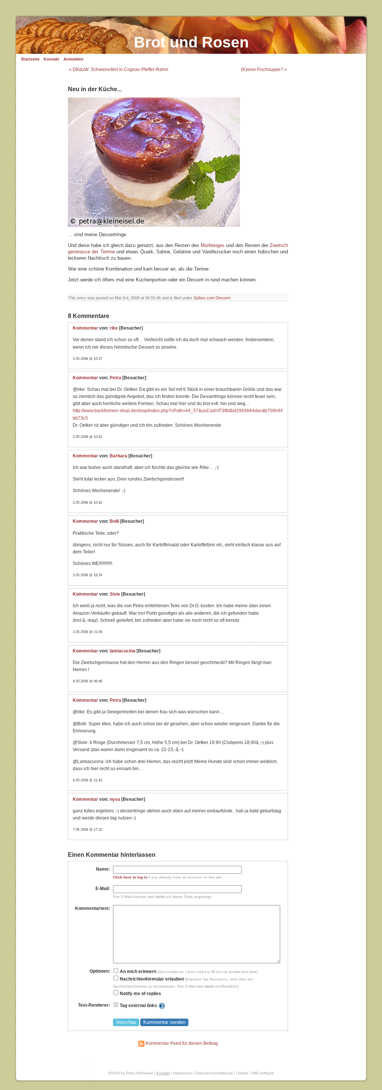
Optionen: (100, 971)
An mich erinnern (137, 971)
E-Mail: (103, 888)
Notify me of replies (140, 993)
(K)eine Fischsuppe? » (264, 69)
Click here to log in (130, 877)
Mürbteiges (213, 245)
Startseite (30, 59)
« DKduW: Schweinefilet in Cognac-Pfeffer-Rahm (118, 69)
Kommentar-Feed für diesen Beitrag (181, 1043)
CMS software (262, 1073)
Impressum (182, 1073)
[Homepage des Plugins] (162, 1005)
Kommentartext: (92, 908)
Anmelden (73, 59)
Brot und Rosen (191, 42)
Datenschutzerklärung (214, 1073)
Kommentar (85, 328)
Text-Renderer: (94, 1005)
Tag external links (138, 1005)
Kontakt (51, 59)
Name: (103, 869)
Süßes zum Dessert (212, 298)
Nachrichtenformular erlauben (151, 979)
